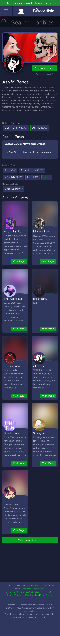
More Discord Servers (30, 540)
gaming (13, 177)
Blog (42, 595)
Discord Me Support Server (33, 588)
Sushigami (39, 433)
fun (32, 177)
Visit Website (13, 189)
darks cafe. (40, 299)
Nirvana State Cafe (41, 234)
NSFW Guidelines (31, 595)
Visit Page (19, 261)
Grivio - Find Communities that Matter (23, 592)
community (32, 170)
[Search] (4, 21)
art (10, 170)
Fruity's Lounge (13, 366)
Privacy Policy (47, 592)
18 (47, 177)
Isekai (7, 500)
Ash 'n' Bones (15, 82)
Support (49, 595)
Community (16, 128)
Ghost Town (11, 433)
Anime (39, 128)
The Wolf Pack (13, 299)
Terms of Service (14, 595)
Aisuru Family (12, 231)
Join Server (47, 68)
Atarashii (38, 366)
